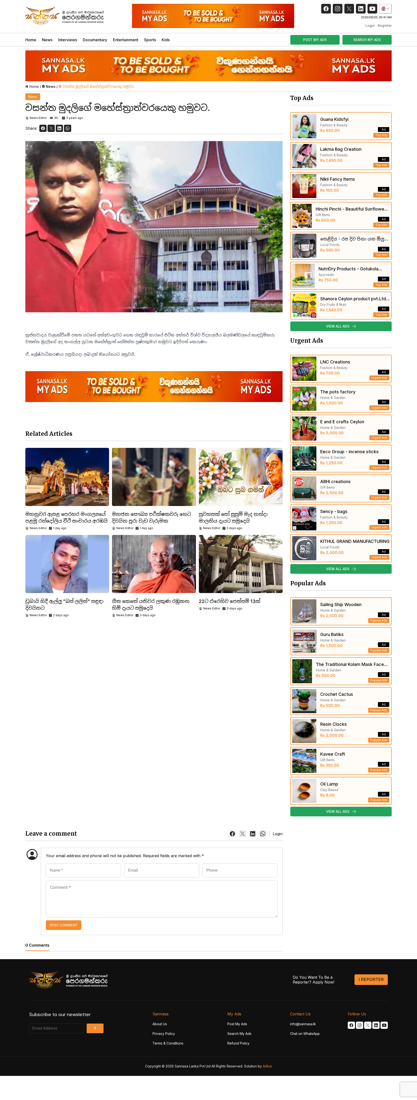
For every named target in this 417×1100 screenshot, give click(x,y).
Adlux (267, 1066)
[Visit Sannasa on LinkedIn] (376, 1025)
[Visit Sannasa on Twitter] (368, 1025)
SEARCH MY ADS (367, 40)
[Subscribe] (95, 1028)
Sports (150, 39)
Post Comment (63, 925)
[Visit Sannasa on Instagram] (359, 1025)
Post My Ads (237, 1024)
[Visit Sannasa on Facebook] (351, 1025)
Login (370, 25)
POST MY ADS (315, 40)
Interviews (67, 39)
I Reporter (371, 979)
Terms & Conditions (168, 1043)
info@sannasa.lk (303, 1024)
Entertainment (125, 39)
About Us (160, 1024)
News (47, 39)
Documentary (95, 39)
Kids (166, 39)
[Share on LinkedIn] (59, 128)
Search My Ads (239, 1034)
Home (30, 39)
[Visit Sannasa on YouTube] (384, 1025)
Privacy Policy (164, 1034)
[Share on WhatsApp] (67, 128)
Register (385, 25)
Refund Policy (238, 1043)
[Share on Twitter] (51, 128)
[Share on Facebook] (43, 128)
